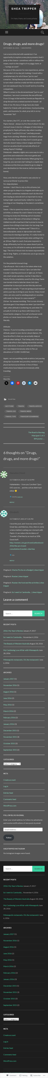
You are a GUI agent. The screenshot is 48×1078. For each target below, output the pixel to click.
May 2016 (7, 705)
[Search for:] (24, 613)
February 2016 (9, 717)
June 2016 (7, 698)
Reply (12, 502)
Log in (5, 786)
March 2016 (8, 711)
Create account (9, 780)
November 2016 (10, 685)
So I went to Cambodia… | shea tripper (27, 592)
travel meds (25, 411)
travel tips (11, 399)
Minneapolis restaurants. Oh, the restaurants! (21, 660)
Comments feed (9, 799)
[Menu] (6, 32)
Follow (8, 837)
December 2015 (9, 730)
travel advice (35, 406)
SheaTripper (26, 48)
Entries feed (8, 793)
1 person (20, 497)
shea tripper (24, 8)
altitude (9, 406)
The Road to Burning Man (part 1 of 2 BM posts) (36, 435)
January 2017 (8, 679)
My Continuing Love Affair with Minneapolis (21, 650)
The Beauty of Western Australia (16, 643)
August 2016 (8, 692)
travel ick (11, 411)
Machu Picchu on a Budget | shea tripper (28, 570)
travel (21, 406)
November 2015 (10, 737)
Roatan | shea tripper (20, 576)
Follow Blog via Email (13, 815)
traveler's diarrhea (29, 416)
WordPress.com (9, 806)
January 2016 (8, 724)
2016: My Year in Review (13, 631)
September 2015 (10, 750)
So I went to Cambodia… (13, 637)
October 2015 (9, 743)
